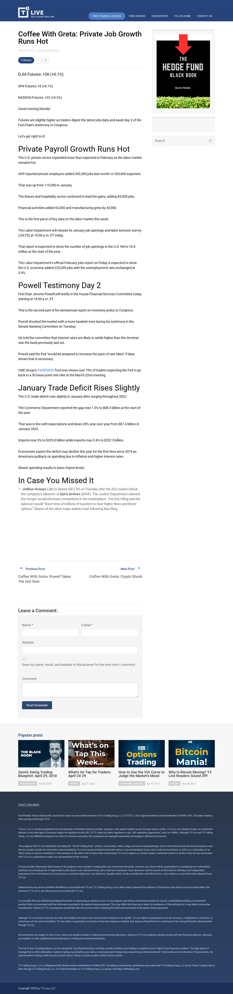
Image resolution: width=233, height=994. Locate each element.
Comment (29, 679)
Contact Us (204, 16)
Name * (27, 625)
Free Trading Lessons (106, 16)
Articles (74, 783)
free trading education (131, 783)
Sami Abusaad (27, 783)
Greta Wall (50, 50)
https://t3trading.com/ (128, 969)
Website (28, 642)
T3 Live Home (182, 16)
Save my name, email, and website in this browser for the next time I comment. (79, 665)
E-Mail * (86, 625)
